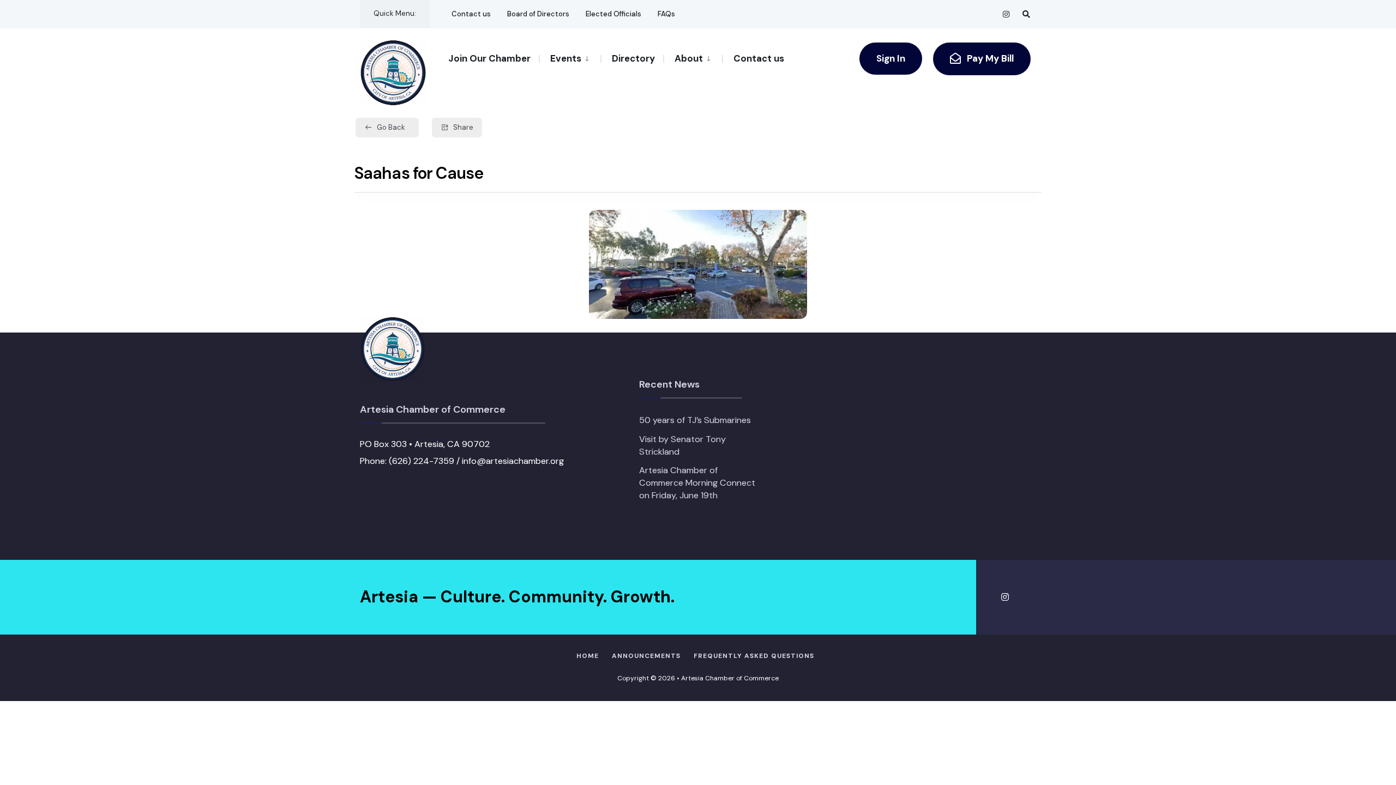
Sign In (890, 58)
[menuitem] (569, 58)
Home (587, 655)
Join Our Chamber (489, 58)
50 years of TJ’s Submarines (695, 420)
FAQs (666, 14)
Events (565, 58)
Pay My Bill (989, 58)
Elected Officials (613, 14)
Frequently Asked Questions (754, 655)
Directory (633, 58)
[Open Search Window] (1026, 13)
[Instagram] (1006, 13)
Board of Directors (538, 14)
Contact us (471, 14)
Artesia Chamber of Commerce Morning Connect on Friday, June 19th (697, 482)
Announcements (646, 655)
